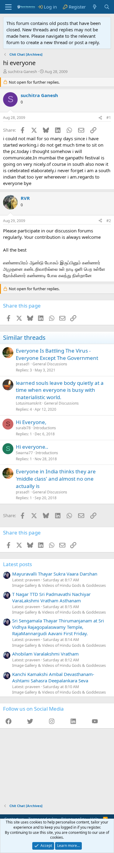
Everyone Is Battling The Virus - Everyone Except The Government (57, 354)
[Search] (107, 6)
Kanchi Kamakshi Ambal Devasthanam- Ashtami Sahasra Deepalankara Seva (53, 677)
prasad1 (23, 364)
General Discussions (50, 364)
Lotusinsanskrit (28, 403)
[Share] (100, 117)
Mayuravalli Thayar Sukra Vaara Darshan (54, 574)
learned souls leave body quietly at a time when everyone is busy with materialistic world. (60, 390)
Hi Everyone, (31, 422)
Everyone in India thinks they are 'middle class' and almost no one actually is (56, 478)
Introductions (44, 427)
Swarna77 (24, 452)
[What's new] (95, 6)
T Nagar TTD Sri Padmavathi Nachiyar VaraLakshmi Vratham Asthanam (51, 597)
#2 (108, 220)
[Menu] (8, 7)
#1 (108, 117)
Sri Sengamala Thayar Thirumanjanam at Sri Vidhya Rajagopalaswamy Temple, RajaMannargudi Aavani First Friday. (58, 627)
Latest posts (17, 564)
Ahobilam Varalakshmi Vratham (45, 654)
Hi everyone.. (32, 446)
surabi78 (23, 427)
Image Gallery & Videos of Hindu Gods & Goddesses (59, 585)
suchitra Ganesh (22, 71)
